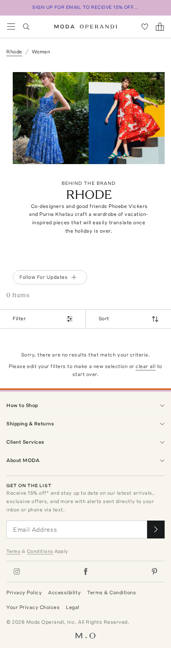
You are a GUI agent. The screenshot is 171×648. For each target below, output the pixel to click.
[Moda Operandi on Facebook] (85, 572)
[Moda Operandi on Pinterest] (154, 572)
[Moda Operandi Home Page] (85, 27)
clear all (145, 366)
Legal (73, 607)
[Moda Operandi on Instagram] (17, 572)
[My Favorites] (145, 27)
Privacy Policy (24, 592)
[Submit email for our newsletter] (156, 529)
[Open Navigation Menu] (11, 26)
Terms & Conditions (111, 592)
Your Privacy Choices (33, 607)
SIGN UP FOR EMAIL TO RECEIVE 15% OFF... (85, 7)
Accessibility (64, 592)
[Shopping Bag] (160, 26)
